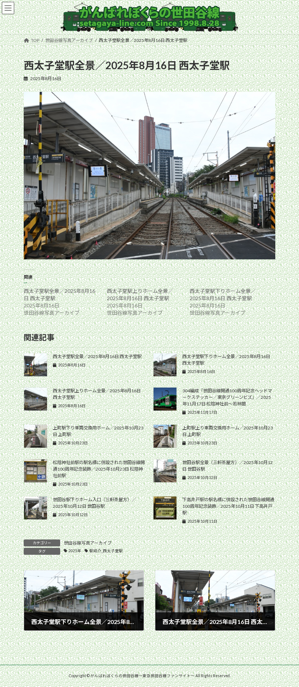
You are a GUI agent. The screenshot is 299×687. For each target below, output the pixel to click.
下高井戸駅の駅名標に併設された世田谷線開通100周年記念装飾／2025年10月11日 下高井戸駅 (228, 506)
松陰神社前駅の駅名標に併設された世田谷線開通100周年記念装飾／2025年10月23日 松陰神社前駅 (99, 469)
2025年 (75, 551)
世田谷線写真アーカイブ (88, 543)
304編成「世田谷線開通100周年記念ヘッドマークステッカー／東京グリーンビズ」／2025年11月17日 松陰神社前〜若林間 (227, 397)
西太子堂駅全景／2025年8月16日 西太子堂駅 (97, 356)
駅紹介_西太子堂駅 (106, 551)
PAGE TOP (285, 658)
